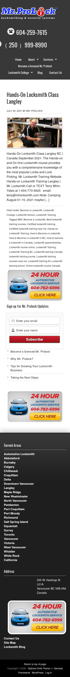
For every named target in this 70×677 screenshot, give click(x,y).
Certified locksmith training (41, 224)
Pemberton (11, 505)
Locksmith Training (46, 214)
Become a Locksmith (31, 210)
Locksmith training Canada (48, 251)
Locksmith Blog (14, 647)
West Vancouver (15, 547)
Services (46, 60)
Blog (40, 72)
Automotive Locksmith (19, 454)
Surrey (8, 530)
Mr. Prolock (34, 110)
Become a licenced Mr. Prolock (30, 351)
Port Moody (12, 513)
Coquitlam (11, 475)
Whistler (9, 551)
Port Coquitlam (14, 509)
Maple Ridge (12, 492)
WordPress (38, 672)
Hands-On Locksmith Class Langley (33, 98)
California (10, 560)
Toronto (9, 534)
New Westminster (16, 496)
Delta (7, 479)
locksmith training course (22, 256)
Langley (9, 488)
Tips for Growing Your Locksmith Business (31, 368)
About (30, 60)
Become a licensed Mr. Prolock (35, 66)
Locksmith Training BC (21, 251)
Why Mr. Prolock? (21, 359)
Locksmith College (17, 73)
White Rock (11, 556)
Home (18, 59)
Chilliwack (11, 471)
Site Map (10, 642)
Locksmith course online (22, 247)
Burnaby (10, 462)
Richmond (11, 517)
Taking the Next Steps (24, 377)
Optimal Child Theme (39, 668)
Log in (48, 672)
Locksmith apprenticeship (47, 242)
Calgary (9, 466)
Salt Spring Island (16, 522)
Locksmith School (25, 214)
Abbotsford (11, 458)
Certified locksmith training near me (27, 228)
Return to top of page (35, 664)
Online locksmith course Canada (43, 265)
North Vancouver (15, 500)
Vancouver (11, 539)
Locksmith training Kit (39, 261)
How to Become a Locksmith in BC (27, 237)
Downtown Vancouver (19, 483)
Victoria (9, 543)
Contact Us (55, 72)
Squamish (11, 526)
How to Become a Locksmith (45, 233)
